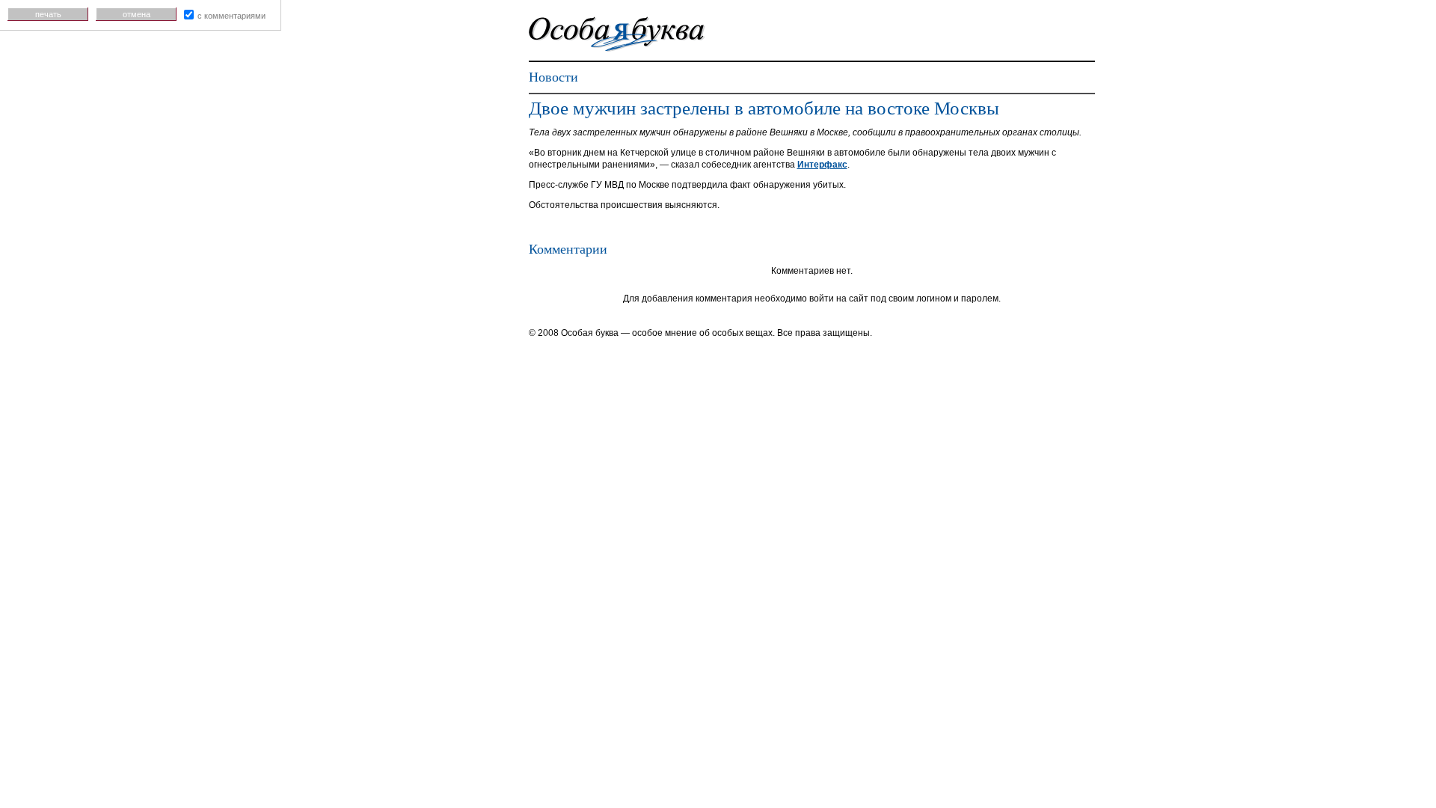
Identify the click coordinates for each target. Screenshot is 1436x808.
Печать (48, 14)
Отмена (136, 14)
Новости (553, 77)
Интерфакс (822, 164)
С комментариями (231, 15)
